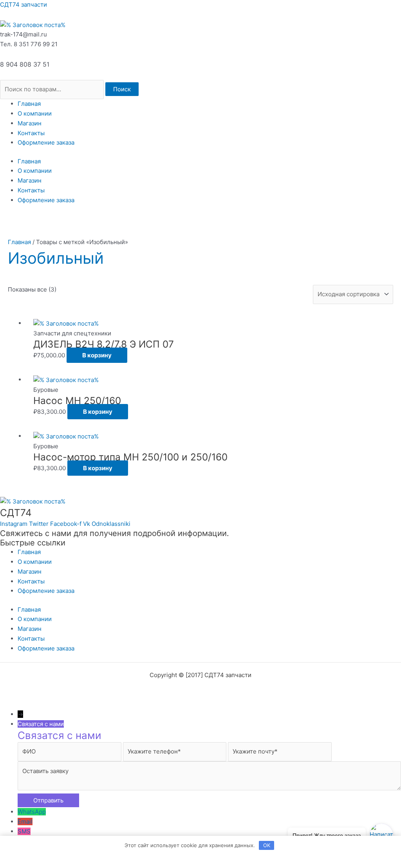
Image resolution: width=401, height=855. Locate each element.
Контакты (31, 133)
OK (266, 845)
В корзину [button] (97, 355)
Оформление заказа (46, 142)
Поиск (122, 89)
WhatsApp (32, 811)
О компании (35, 113)
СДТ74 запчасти (23, 4)
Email (25, 821)
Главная (29, 103)
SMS (24, 831)
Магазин (30, 123)
